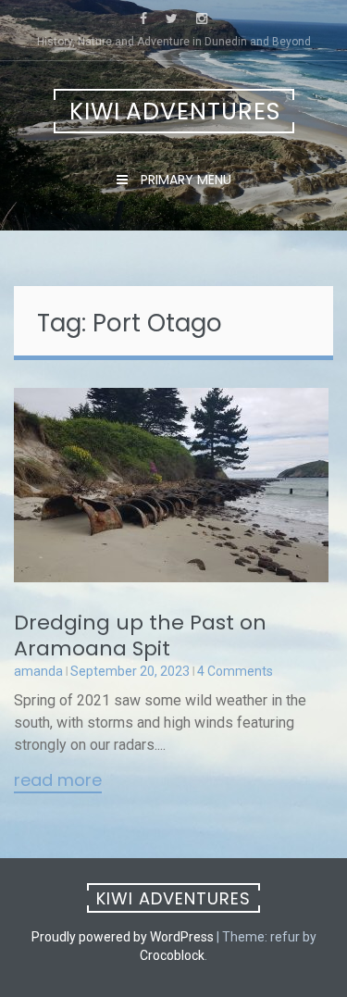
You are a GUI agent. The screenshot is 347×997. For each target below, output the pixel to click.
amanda (38, 671)
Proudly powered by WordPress (122, 936)
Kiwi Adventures (174, 111)
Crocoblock (172, 955)
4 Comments (235, 671)
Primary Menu (184, 179)
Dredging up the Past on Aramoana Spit (140, 635)
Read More (58, 781)
